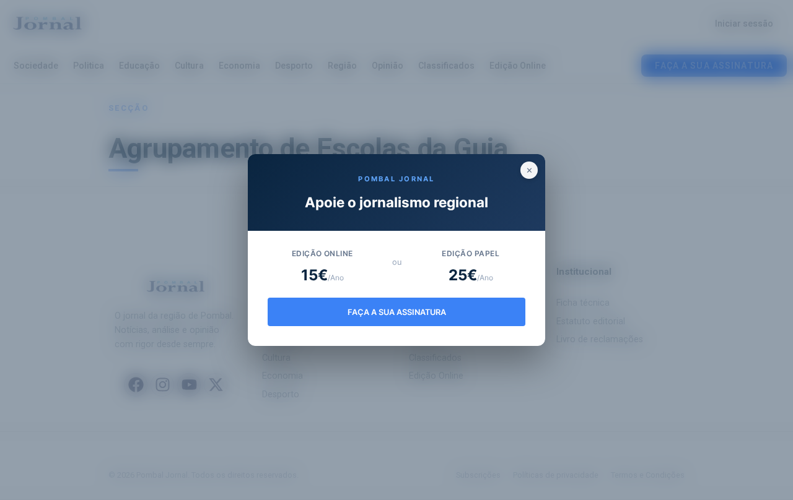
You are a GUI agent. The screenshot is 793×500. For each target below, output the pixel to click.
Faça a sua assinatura (397, 312)
